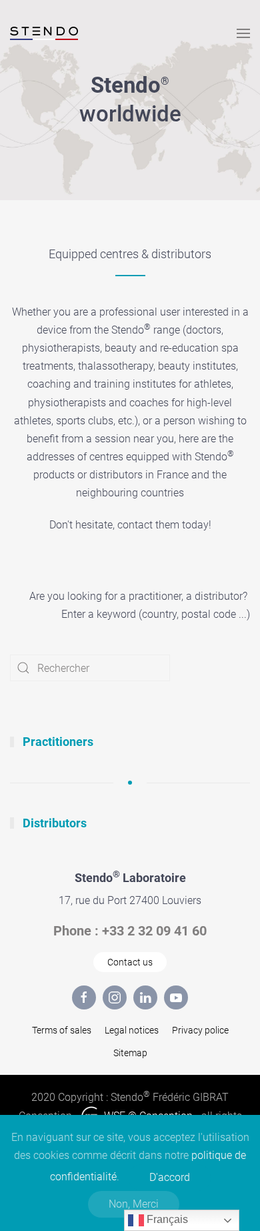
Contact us (130, 962)
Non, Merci (134, 1204)
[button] (243, 33)
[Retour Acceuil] (44, 33)
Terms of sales (61, 1030)
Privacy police (200, 1030)
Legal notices (132, 1030)
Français (166, 1219)
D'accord (169, 1177)
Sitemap (130, 1053)
